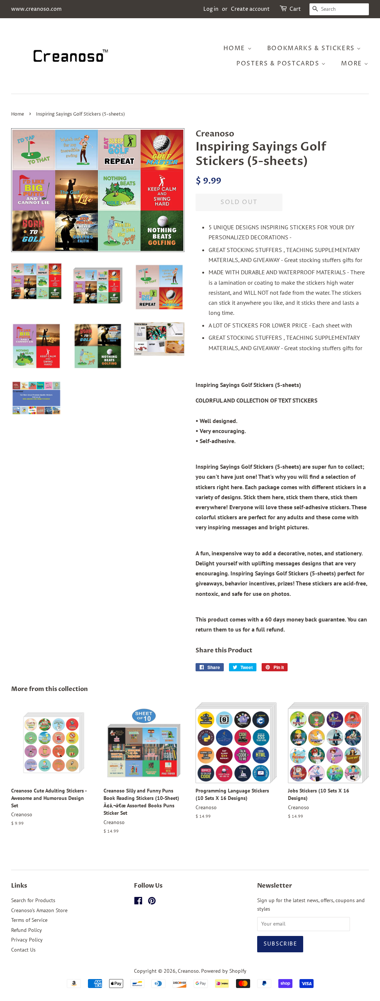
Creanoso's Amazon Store (39, 910)
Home (235, 48)
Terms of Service (29, 920)
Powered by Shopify (223, 971)
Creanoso (188, 971)
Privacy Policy (27, 939)
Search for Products (33, 900)
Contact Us (23, 949)
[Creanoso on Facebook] (138, 902)
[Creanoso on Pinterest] (152, 902)
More (352, 63)
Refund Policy (26, 930)
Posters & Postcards (278, 63)
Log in (211, 9)
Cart (295, 9)
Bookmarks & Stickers (312, 48)
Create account (250, 9)
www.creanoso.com (36, 9)
